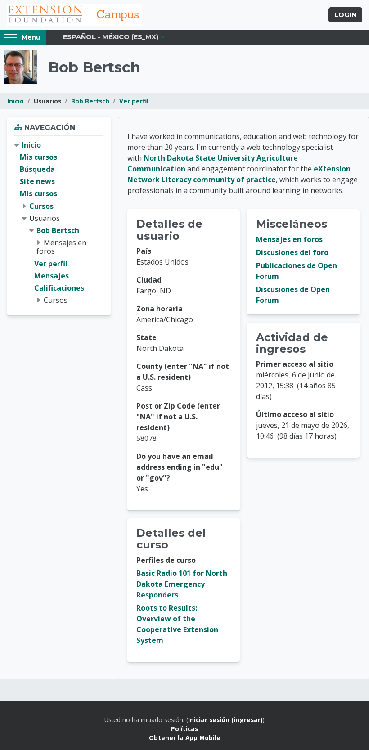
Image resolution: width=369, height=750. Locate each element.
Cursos (41, 206)
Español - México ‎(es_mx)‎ (110, 37)
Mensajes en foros (289, 239)
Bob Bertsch (90, 101)
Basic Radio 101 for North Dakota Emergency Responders (181, 584)
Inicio (15, 101)
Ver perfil (133, 101)
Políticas (184, 728)
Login (345, 15)
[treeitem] (59, 223)
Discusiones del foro (292, 252)
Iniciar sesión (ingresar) (225, 719)
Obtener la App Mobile (184, 737)
